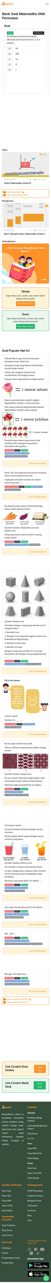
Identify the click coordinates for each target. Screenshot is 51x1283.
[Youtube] (42, 1249)
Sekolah (31, 1113)
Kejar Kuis (40, 1068)
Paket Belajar (33, 1178)
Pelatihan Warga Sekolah (34, 1119)
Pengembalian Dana (11, 1258)
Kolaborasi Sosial (35, 1196)
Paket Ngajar (33, 1158)
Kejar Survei (7, 1235)
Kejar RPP (32, 1148)
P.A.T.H (30, 1139)
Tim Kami (31, 1211)
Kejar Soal (39, 1085)
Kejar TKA (6, 1196)
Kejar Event (7, 1230)
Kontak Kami (7, 1263)
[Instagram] (29, 1249)
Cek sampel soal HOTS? (16, 1002)
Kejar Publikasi (8, 1225)
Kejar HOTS (7, 1206)
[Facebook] (36, 1249)
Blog (29, 1215)
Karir (29, 1220)
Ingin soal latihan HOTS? (16, 999)
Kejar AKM (6, 1201)
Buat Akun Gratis (25, 304)
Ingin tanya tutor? (13, 192)
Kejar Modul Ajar (34, 1153)
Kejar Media (7, 1211)
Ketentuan (6, 1248)
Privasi (5, 1253)
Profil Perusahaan (35, 1191)
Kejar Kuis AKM (34, 1173)
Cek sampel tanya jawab (16, 195)
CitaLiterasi (32, 1134)
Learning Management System (37, 1127)
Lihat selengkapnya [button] (37, 463)
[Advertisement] (25, 79)
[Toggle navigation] (47, 4)
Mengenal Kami (34, 1201)
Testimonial (32, 1206)
